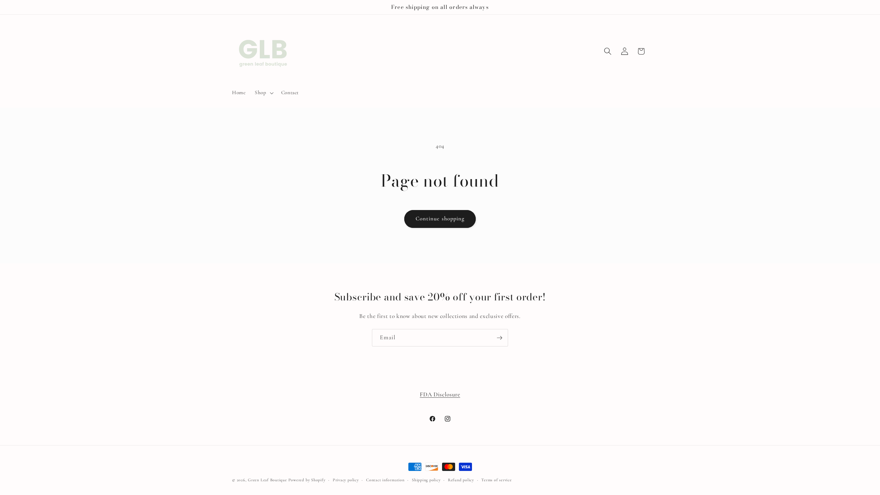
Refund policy (461, 479)
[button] (263, 93)
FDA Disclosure (440, 394)
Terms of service (496, 479)
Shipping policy (426, 479)
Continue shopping (440, 218)
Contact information (385, 479)
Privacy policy (346, 479)
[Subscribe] (499, 338)
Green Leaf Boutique (267, 479)
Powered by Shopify (307, 479)
